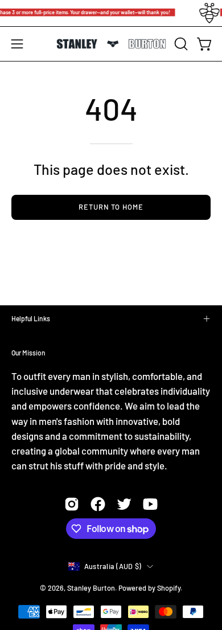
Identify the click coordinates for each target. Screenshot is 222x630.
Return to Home (111, 206)
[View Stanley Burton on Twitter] (124, 504)
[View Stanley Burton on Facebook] (97, 504)
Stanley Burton (91, 587)
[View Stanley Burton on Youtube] (150, 504)
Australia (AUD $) (112, 566)
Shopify (168, 587)
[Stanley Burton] (111, 44)
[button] (180, 44)
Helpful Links (30, 318)
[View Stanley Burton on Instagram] (71, 504)
